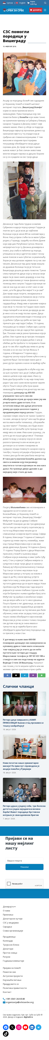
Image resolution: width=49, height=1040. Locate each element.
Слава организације (13, 930)
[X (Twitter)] (16, 675)
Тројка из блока (11, 944)
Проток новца (10, 952)
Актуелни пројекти (13, 976)
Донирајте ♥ (9, 906)
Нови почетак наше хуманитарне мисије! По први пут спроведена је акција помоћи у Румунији (21, 766)
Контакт (7, 992)
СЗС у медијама (11, 922)
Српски (10, 3)
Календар (8, 940)
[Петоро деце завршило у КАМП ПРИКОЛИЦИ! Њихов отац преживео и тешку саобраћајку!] (24, 704)
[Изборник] (45, 10)
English (22, 3)
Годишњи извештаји (13, 960)
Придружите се (11, 984)
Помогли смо (9, 972)
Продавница (9, 936)
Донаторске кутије (12, 918)
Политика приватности (15, 988)
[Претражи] (45, 3)
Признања (8, 914)
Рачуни (6, 956)
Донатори (8, 948)
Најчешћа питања (12, 980)
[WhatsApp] (41, 675)
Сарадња (7, 926)
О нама (6, 910)
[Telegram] (24, 675)
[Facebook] (7, 675)
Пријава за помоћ (12, 968)
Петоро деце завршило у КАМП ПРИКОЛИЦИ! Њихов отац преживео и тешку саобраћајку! (23, 722)
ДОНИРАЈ (37, 10)
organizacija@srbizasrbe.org (19, 1002)
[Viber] (33, 675)
